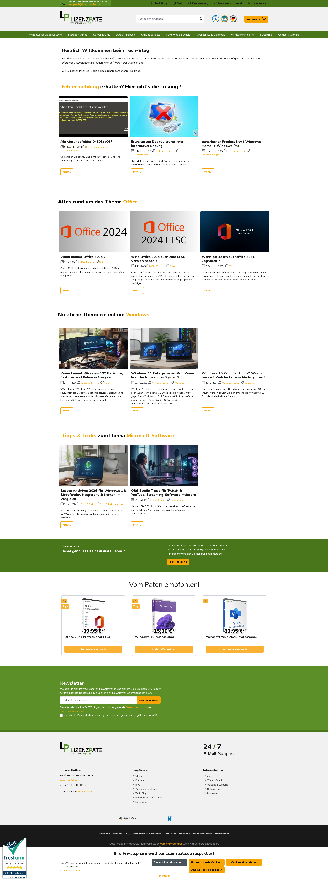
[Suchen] (200, 19)
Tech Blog (160, 3)
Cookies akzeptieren (244, 862)
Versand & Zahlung (217, 784)
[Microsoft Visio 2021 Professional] (235, 615)
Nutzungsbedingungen (72, 711)
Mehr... (67, 171)
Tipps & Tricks (87, 504)
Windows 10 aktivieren (147, 789)
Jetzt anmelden (148, 700)
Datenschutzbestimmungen (91, 715)
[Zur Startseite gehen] (81, 18)
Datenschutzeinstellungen (170, 862)
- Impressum (164, 875)
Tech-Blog (141, 793)
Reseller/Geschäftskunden (149, 797)
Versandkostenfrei (171, 844)
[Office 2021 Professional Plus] (93, 615)
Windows (138, 314)
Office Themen (87, 262)
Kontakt (139, 780)
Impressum (213, 793)
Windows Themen (90, 383)
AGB (154, 715)
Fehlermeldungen (95, 147)
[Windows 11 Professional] (164, 615)
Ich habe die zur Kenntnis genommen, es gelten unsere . (111, 715)
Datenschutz (214, 789)
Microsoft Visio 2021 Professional (231, 637)
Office (130, 201)
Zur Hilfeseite (178, 561)
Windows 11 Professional (154, 637)
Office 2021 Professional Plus (87, 637)
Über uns (140, 776)
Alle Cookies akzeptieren (206, 869)
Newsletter (141, 802)
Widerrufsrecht (215, 780)
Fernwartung (200, 3)
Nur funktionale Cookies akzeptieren (208, 862)
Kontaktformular (86, 791)
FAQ (179, 3)
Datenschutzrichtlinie (137, 707)
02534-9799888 (68, 779)
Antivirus (118, 504)
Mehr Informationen (70, 870)
